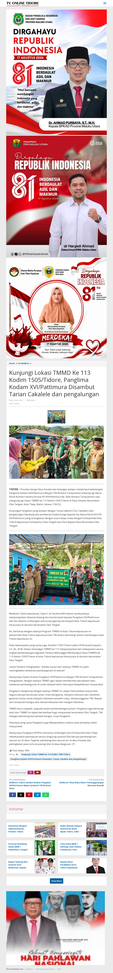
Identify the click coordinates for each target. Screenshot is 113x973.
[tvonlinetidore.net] (22, 3)
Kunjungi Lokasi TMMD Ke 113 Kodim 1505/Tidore (45, 754)
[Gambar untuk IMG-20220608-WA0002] (56, 416)
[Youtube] (37, 772)
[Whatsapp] (45, 794)
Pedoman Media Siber (45, 969)
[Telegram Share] (37, 794)
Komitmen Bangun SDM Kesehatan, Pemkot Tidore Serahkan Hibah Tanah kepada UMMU (19, 832)
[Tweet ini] (20, 794)
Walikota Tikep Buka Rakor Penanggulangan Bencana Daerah (81, 782)
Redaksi (29, 969)
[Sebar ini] (12, 794)
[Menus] (105, 3)
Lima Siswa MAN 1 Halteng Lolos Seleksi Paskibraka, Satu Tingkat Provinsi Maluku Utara (70, 850)
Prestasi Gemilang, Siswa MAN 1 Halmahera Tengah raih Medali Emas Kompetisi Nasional (18, 850)
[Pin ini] (29, 794)
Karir (59, 969)
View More (56, 881)
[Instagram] (31, 772)
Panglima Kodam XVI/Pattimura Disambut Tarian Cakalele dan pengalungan (48, 759)
